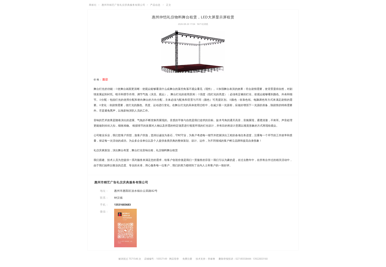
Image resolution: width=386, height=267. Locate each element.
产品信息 (155, 4)
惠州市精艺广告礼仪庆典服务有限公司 (123, 4)
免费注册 (187, 258)
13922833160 (260, 258)
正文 (168, 4)
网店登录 (174, 258)
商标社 (93, 4)
